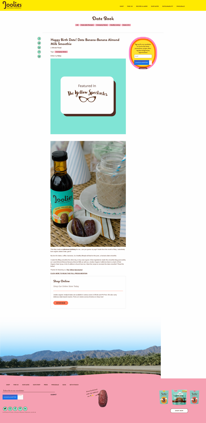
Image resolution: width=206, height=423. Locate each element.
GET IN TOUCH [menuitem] (74, 385)
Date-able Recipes (87, 25)
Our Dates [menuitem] (25, 385)
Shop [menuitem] (8, 385)
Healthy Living (115, 25)
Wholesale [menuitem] (55, 385)
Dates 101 (126, 25)
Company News (101, 25)
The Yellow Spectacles (74, 270)
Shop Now (179, 411)
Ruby (59, 56)
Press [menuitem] (46, 385)
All (77, 25)
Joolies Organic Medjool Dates (24, 412)
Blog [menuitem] (64, 385)
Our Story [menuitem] (36, 385)
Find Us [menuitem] (16, 385)
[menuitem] (122, 6)
